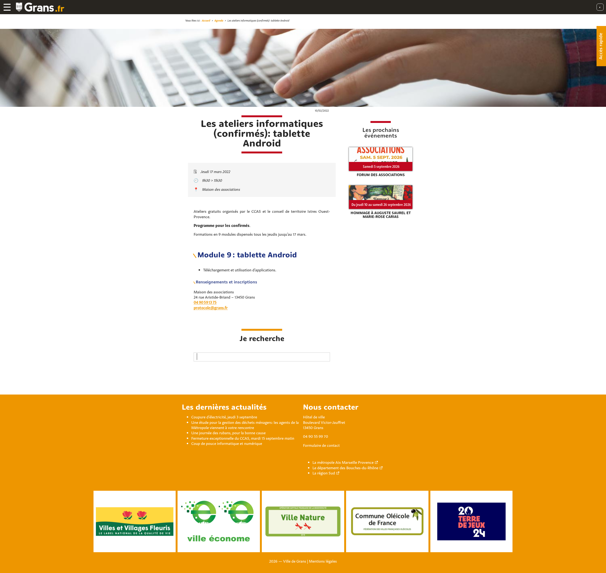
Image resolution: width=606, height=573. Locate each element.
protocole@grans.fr (211, 307)
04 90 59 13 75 (205, 301)
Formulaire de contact (321, 444)
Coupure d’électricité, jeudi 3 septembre (224, 416)
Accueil (206, 20)
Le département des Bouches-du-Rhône (345, 467)
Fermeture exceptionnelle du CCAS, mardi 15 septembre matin (242, 437)
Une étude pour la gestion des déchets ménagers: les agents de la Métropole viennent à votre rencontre (245, 424)
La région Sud (323, 472)
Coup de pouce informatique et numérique (226, 443)
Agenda (218, 20)
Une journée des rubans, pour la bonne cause (228, 432)
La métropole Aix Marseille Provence (343, 461)
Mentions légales (323, 560)
